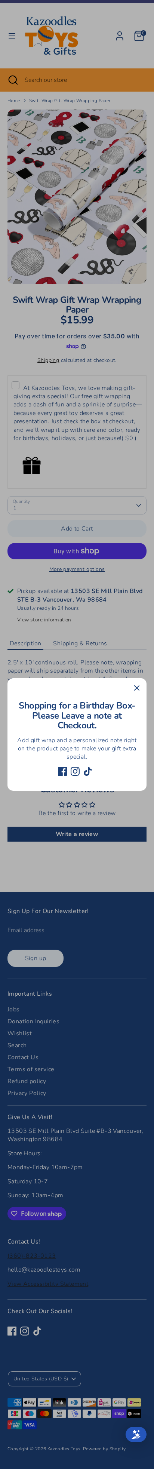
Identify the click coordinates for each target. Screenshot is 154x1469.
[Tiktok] (87, 771)
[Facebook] (62, 771)
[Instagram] (75, 771)
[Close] (137, 688)
